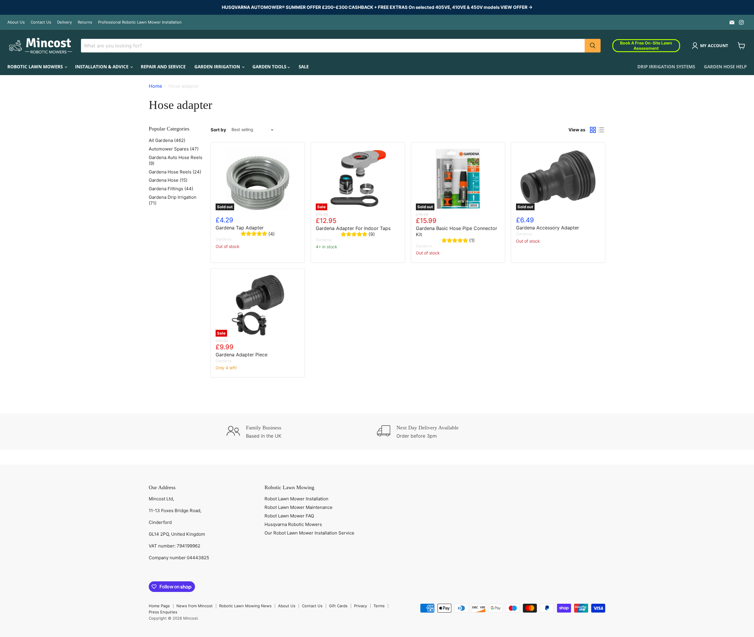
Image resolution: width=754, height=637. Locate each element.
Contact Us (41, 22)
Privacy (360, 605)
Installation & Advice (102, 67)
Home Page (159, 605)
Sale (304, 67)
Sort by (218, 129)
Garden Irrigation (217, 67)
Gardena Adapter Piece (241, 355)
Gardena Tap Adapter (240, 228)
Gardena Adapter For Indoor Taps (353, 228)
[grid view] (593, 130)
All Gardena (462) (167, 140)
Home (155, 86)
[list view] (601, 130)
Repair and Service (163, 67)
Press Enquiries (163, 612)
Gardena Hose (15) (168, 180)
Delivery (64, 22)
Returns (85, 22)
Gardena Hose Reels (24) (175, 172)
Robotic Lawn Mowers (35, 67)
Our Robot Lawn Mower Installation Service (309, 533)
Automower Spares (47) (174, 149)
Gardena (223, 239)
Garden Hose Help (725, 67)
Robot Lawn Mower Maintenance (298, 507)
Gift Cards (338, 605)
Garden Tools (269, 67)
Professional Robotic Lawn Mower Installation (140, 22)
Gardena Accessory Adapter (547, 228)
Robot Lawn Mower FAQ (289, 516)
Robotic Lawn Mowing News (245, 605)
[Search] (593, 45)
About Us (16, 22)
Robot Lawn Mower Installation (296, 499)
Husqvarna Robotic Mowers (293, 524)
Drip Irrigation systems (666, 67)
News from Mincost (194, 605)
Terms (379, 605)
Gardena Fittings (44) (171, 188)
